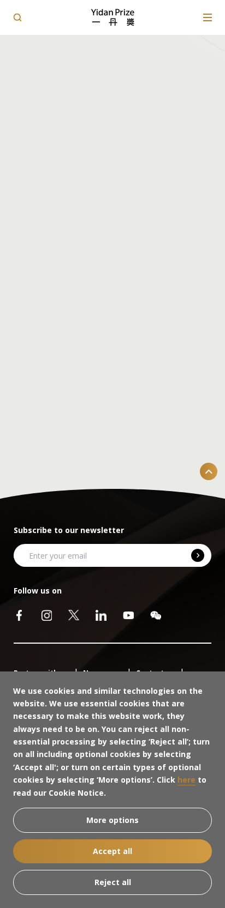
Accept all (112, 851)
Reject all (112, 882)
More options (112, 820)
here (186, 779)
